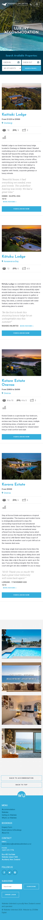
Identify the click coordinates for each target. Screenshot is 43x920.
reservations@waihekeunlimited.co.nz (16, 844)
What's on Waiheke (9, 818)
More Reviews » (10, 202)
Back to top (21, 785)
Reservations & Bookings (12, 830)
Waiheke (5, 812)
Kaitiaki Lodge (14, 115)
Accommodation (8, 809)
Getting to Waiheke (9, 815)
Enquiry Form (7, 827)
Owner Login (10, 894)
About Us (5, 833)
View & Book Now (21, 209)
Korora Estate (13, 484)
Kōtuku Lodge (14, 257)
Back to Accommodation (21, 778)
